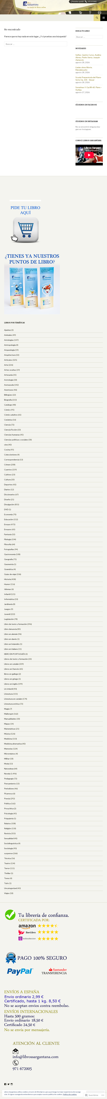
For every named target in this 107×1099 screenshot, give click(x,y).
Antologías (9, 340)
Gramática (8, 569)
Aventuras (8, 390)
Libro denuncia (10, 629)
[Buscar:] (35, 44)
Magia (6, 709)
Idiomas (7, 589)
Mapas (7, 724)
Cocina (7, 449)
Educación (8, 519)
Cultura (7, 479)
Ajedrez (7, 330)
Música (7, 734)
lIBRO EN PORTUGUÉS (14, 654)
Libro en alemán (11, 634)
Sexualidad (9, 838)
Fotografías (9, 549)
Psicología (8, 813)
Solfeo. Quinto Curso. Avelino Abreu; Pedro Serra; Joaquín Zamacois (88, 57)
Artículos (8, 360)
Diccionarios (9, 494)
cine (6, 444)
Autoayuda (9, 385)
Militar (7, 758)
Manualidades (10, 719)
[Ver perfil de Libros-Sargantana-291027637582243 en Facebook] (5, 1084)
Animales (8, 335)
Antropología (10, 345)
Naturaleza (9, 768)
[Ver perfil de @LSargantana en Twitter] (8, 1084)
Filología (7, 539)
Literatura (8, 694)
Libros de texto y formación (16, 659)
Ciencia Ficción (10, 429)
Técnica (7, 858)
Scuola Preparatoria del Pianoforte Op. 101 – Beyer (89, 78)
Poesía (7, 798)
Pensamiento (10, 783)
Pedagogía (8, 778)
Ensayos (7, 529)
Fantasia (7, 534)
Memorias (8, 748)
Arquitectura (9, 355)
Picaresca (8, 793)
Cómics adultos (11, 415)
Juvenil (7, 614)
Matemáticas (9, 729)
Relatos (7, 823)
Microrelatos (9, 753)
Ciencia (7, 425)
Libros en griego (11, 679)
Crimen (7, 464)
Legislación (9, 619)
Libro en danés (10, 639)
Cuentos (8, 469)
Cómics (7, 410)
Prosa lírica (9, 808)
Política (7, 803)
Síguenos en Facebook (86, 105)
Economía (8, 514)
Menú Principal (103, 17)
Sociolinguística (11, 843)
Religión (7, 828)
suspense (8, 853)
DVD (6, 509)
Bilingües (8, 395)
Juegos (7, 609)
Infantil (7, 594)
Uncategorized (10, 888)
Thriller (7, 873)
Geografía (8, 559)
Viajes (6, 893)
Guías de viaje (10, 574)
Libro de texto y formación (15, 624)
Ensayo (7, 524)
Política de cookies (70, 1094)
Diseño (7, 499)
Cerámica (8, 420)
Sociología (8, 848)
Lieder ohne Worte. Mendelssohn (84, 68)
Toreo (6, 878)
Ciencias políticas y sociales (16, 439)
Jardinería (8, 604)
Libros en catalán (11, 664)
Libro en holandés (12, 644)
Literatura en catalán (13, 699)
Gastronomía (9, 554)
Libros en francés (11, 669)
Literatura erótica (11, 704)
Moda (6, 763)
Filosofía (7, 544)
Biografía (8, 400)
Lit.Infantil (8, 689)
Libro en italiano (11, 649)
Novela (7, 773)
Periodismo (9, 788)
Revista (7, 833)
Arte (6, 365)
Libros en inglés (11, 684)
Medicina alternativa (13, 743)
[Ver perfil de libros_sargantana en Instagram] (12, 1084)
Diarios (7, 489)
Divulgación (9, 504)
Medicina (8, 739)
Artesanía (8, 375)
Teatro (7, 863)
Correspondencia (11, 459)
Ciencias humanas (12, 434)
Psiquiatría (8, 818)
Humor (7, 584)
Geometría (9, 564)
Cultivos (7, 474)
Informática (9, 599)
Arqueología (9, 350)
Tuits (6, 883)
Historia (7, 579)
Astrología (8, 380)
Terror (7, 868)
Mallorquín (8, 714)
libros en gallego (11, 674)
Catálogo (8, 405)
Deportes (8, 484)
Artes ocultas (10, 370)
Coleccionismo (10, 454)
